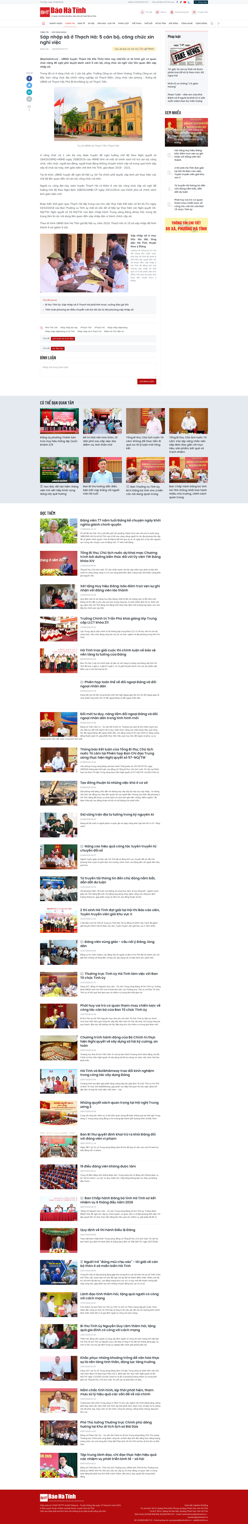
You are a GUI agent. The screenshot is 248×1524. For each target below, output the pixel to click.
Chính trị (70, 23)
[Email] (29, 92)
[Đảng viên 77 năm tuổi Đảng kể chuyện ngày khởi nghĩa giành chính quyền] (58, 531)
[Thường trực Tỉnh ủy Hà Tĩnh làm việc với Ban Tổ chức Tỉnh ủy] (58, 984)
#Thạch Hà (100, 327)
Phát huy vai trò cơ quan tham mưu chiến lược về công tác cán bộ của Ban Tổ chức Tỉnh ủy (189, 204)
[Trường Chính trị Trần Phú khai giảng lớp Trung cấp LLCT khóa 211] (58, 629)
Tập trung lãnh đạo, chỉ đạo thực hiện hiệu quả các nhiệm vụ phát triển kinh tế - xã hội (118, 1457)
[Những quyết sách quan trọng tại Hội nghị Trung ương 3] (58, 1113)
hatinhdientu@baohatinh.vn (194, 1514)
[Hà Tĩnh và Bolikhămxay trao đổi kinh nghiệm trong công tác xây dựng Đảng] (58, 1081)
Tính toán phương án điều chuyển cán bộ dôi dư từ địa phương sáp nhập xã (89, 309)
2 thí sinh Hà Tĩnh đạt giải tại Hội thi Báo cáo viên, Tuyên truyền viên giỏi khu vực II (189, 172)
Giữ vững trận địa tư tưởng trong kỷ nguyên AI (117, 815)
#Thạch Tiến (86, 327)
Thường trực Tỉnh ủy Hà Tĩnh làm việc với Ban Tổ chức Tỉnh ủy (119, 976)
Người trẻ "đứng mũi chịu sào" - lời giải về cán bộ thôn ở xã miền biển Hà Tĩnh (119, 1264)
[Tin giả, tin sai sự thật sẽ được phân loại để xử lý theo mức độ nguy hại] (186, 53)
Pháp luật (123, 23)
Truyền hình (203, 12)
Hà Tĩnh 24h (57, 349)
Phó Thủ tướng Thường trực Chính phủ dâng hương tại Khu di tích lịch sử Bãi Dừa (116, 1424)
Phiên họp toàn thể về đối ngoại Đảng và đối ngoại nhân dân (118, 684)
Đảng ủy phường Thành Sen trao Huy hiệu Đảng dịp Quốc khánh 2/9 (59, 441)
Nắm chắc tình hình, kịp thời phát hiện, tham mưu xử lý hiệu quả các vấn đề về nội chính (117, 1392)
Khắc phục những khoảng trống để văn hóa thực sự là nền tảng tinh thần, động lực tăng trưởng (119, 1360)
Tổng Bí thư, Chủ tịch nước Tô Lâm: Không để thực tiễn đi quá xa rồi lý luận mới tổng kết (145, 443)
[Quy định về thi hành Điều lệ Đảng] (58, 1240)
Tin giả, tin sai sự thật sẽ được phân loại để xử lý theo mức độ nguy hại (186, 72)
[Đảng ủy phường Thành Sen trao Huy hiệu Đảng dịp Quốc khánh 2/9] (59, 421)
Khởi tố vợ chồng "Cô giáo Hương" (183, 85)
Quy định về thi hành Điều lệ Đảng (107, 1230)
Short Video (56, 23)
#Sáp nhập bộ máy (69, 327)
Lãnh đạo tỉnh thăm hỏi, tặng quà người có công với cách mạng (119, 1296)
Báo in (163, 12)
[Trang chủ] (43, 23)
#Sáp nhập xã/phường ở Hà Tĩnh (60, 331)
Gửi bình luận (147, 381)
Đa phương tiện (182, 12)
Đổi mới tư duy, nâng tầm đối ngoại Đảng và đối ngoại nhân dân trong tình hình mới (119, 716)
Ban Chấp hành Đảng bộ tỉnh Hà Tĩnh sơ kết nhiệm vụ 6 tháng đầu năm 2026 (118, 1200)
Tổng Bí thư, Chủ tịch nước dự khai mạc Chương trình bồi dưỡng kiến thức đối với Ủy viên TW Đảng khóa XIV (120, 557)
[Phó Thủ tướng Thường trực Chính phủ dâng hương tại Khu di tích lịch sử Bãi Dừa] (58, 1432)
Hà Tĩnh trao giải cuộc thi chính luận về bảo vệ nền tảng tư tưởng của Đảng (118, 652)
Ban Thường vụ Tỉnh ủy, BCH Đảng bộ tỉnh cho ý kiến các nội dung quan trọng (144, 490)
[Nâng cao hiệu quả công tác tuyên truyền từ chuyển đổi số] (58, 856)
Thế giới (148, 23)
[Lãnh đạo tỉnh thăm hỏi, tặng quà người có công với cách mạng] (58, 1304)
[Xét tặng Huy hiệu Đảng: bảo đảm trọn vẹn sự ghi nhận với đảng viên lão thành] (58, 596)
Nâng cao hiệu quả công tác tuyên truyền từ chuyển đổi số (118, 848)
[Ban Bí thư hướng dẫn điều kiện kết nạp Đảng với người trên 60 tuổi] (102, 470)
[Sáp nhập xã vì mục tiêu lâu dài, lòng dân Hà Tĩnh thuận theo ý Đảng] (84, 263)
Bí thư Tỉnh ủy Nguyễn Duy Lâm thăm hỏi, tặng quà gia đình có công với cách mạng (117, 1328)
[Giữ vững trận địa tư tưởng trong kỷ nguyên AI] (58, 825)
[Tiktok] (181, 2)
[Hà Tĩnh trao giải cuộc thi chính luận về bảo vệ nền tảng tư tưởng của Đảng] (58, 660)
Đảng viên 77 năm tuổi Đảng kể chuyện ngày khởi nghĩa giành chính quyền (120, 523)
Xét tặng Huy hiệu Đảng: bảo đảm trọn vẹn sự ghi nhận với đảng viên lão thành (188, 155)
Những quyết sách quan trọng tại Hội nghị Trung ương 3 (119, 1105)
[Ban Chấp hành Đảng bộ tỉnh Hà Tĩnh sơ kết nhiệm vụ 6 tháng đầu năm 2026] (58, 1208)
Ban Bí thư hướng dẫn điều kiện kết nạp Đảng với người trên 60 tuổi (101, 490)
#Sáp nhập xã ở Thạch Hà (89, 331)
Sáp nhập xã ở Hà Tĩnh (62, 339)
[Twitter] (29, 85)
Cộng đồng (201, 23)
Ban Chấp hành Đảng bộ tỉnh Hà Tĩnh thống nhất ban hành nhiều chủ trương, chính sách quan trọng (188, 136)
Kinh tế (81, 23)
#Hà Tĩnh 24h (51, 327)
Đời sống (173, 23)
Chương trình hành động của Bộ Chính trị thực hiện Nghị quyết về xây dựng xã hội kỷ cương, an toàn (119, 1041)
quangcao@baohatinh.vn (180, 1520)
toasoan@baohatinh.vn (198, 1517)
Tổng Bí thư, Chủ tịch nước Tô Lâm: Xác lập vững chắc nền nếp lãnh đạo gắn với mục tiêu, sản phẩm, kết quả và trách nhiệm (188, 445)
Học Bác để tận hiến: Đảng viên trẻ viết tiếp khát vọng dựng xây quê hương (59, 490)
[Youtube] (185, 2)
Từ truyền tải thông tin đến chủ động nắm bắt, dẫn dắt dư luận (189, 189)
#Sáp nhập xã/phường (117, 327)
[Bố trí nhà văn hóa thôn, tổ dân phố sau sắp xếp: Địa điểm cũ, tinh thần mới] (102, 421)
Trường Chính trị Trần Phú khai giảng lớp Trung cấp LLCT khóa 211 (118, 621)
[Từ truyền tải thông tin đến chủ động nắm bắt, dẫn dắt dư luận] (58, 888)
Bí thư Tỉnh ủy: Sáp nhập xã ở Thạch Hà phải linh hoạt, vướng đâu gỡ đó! (87, 304)
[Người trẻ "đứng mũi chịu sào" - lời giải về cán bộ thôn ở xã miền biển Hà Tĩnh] (58, 1272)
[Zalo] (189, 2)
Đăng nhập (202, 2)
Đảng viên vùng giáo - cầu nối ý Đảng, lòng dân (117, 944)
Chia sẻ (29, 73)
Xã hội (91, 23)
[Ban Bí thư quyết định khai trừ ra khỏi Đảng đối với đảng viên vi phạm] (58, 1145)
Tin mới (149, 12)
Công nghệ (187, 23)
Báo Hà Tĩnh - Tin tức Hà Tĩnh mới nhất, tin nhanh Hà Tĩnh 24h (69, 12)
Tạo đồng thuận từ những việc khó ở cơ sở (114, 783)
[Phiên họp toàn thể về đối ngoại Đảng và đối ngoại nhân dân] (58, 692)
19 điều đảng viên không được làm (108, 1166)
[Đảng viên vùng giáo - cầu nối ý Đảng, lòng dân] (58, 952)
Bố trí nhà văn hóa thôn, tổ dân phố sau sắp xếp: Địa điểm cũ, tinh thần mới (100, 441)
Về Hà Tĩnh (160, 23)
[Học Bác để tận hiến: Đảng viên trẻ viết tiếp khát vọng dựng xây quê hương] (59, 470)
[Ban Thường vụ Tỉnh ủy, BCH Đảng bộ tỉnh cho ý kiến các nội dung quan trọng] (145, 470)
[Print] (29, 99)
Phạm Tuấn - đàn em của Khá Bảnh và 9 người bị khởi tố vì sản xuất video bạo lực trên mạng (186, 98)
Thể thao (136, 23)
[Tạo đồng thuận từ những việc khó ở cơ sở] (58, 793)
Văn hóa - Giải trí (106, 23)
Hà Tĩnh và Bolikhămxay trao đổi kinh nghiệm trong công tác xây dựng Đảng (117, 1073)
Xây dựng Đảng (59, 32)
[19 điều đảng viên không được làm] (58, 1176)
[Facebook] (177, 2)
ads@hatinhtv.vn (200, 1520)
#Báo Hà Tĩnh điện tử (114, 331)
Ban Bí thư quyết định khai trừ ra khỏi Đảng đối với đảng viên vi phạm (118, 1137)
